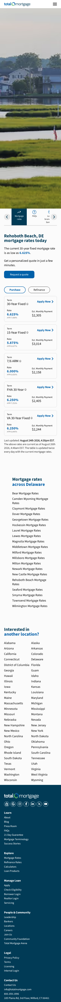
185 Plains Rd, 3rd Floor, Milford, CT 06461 (26, 998)
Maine (8, 698)
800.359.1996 (11, 994)
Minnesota (10, 709)
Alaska (35, 643)
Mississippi (38, 709)
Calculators (10, 867)
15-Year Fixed (16, 332)
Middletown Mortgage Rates (30, 547)
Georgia (9, 670)
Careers (8, 930)
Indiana (36, 681)
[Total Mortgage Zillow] (6, 804)
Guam (35, 670)
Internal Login (11, 971)
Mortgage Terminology (16, 839)
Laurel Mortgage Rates (26, 530)
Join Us (8, 934)
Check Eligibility (13, 890)
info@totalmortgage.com (18, 989)
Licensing (9, 966)
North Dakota (39, 736)
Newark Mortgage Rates (27, 569)
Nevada (36, 720)
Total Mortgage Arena (15, 943)
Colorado (37, 654)
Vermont (9, 769)
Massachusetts (13, 703)
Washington (11, 774)
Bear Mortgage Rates (25, 493)
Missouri (9, 714)
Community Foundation (17, 939)
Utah (34, 764)
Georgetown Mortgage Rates (30, 520)
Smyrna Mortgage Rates (27, 595)
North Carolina (13, 736)
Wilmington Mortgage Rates (29, 606)
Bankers (8, 921)
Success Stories (12, 843)
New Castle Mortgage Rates (29, 574)
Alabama (9, 643)
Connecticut (11, 659)
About (7, 817)
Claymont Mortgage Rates (28, 508)
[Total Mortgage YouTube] (45, 804)
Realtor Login (11, 898)
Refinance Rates (13, 862)
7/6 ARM (12, 361)
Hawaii (8, 676)
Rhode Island (12, 753)
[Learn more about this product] (27, 304)
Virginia (35, 769)
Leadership (10, 917)
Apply (7, 885)
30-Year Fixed (16, 304)
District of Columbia (16, 665)
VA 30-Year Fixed (18, 418)
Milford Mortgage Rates (27, 552)
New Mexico (11, 731)
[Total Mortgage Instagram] (19, 804)
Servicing (9, 903)
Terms (7, 962)
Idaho (35, 676)
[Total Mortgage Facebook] (26, 804)
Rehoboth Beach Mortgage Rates (29, 582)
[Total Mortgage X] (39, 804)
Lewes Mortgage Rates (26, 536)
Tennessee (38, 758)
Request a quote (19, 274)
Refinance (39, 290)
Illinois (8, 681)
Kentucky (10, 692)
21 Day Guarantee (13, 835)
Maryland (37, 698)
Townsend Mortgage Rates (29, 600)
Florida (35, 665)
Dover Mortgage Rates (26, 514)
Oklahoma (38, 742)
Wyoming (37, 780)
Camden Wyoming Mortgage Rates (30, 501)
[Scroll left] (7, 217)
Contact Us (10, 985)
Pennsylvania (39, 747)
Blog (6, 822)
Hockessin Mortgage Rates (29, 525)
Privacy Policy (11, 958)
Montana (37, 714)
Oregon (9, 747)
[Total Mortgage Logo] (21, 796)
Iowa (7, 687)
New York (37, 731)
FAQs (6, 830)
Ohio (7, 742)
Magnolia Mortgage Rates (28, 541)
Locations (9, 926)
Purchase (14, 290)
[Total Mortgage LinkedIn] (32, 804)
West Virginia (39, 774)
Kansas (35, 687)
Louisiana (37, 692)
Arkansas (37, 648)
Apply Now (44, 302)
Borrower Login (12, 894)
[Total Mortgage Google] (13, 804)
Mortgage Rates (12, 858)
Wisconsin (10, 780)
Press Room (10, 826)
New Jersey (38, 725)
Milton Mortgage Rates (26, 563)
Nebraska (10, 720)
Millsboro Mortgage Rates (28, 558)
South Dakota (13, 758)
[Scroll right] (54, 217)
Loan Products (11, 871)
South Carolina (40, 753)
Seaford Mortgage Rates (27, 590)
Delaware (37, 659)
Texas (7, 764)
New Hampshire (14, 725)
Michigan (37, 703)
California (10, 654)
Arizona (9, 648)
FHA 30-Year (15, 389)
